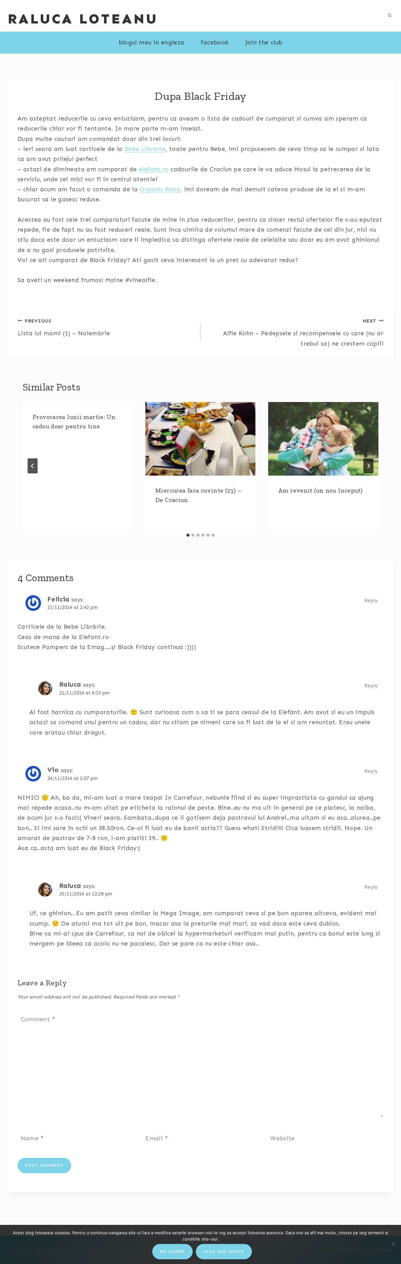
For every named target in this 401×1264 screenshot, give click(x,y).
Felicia (58, 599)
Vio (53, 770)
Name (32, 1138)
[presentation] (200, 439)
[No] (393, 1244)
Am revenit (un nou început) (320, 490)
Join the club (264, 42)
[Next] (368, 465)
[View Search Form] (389, 15)
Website (282, 1138)
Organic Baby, (160, 189)
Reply (371, 600)
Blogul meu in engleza (152, 42)
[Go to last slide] (33, 465)
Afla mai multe (224, 1251)
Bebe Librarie (144, 148)
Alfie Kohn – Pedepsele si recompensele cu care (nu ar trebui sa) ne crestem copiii (303, 332)
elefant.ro (154, 169)
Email (156, 1138)
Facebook (215, 42)
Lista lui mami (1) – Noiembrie (64, 327)
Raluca (70, 684)
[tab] (188, 535)
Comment (38, 1019)
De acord (172, 1251)
